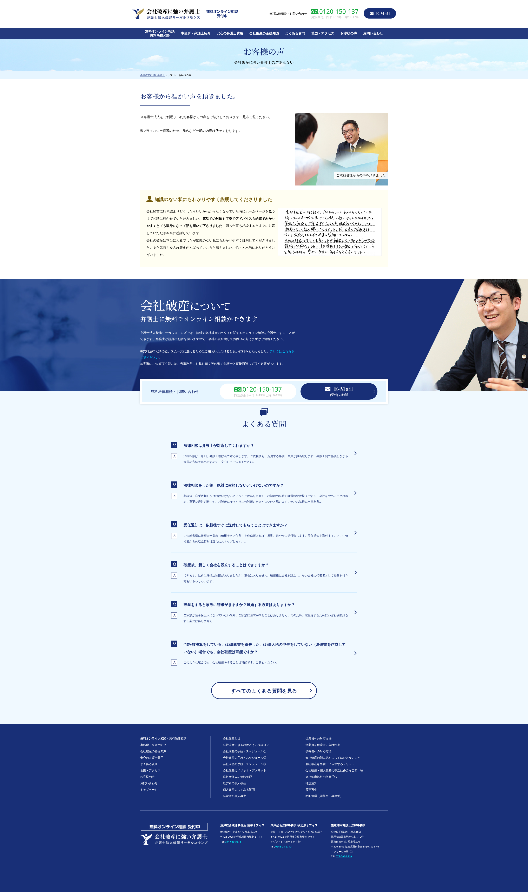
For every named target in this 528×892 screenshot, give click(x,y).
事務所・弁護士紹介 (196, 33)
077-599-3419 (344, 856)
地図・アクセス (322, 33)
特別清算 (311, 783)
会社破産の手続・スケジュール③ (244, 764)
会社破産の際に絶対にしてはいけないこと (332, 757)
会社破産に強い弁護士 (152, 75)
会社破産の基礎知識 (264, 33)
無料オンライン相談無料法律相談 (160, 33)
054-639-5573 (233, 841)
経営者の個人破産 (234, 783)
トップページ (149, 789)
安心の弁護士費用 (230, 33)
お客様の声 (349, 33)
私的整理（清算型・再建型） (324, 796)
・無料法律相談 (163, 738)
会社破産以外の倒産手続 (321, 777)
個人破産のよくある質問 (239, 789)
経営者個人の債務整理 (237, 777)
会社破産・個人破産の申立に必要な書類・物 (334, 770)
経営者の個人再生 (234, 796)
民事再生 (311, 789)
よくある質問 (295, 33)
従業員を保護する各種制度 (322, 745)
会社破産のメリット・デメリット (244, 770)
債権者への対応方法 (318, 751)
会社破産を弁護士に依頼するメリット (330, 764)
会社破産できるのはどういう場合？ (246, 745)
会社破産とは (231, 738)
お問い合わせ (373, 33)
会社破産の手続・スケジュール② (244, 757)
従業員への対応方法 (318, 738)
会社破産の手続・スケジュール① (244, 751)
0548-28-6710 (283, 846)
